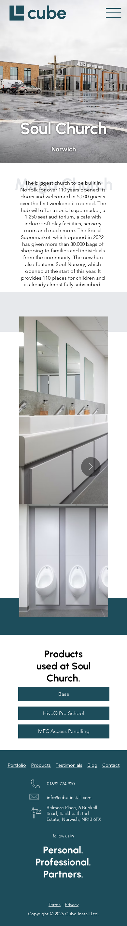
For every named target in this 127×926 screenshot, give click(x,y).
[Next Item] (91, 467)
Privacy (71, 904)
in (72, 835)
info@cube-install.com (69, 797)
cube (47, 12)
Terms (55, 904)
